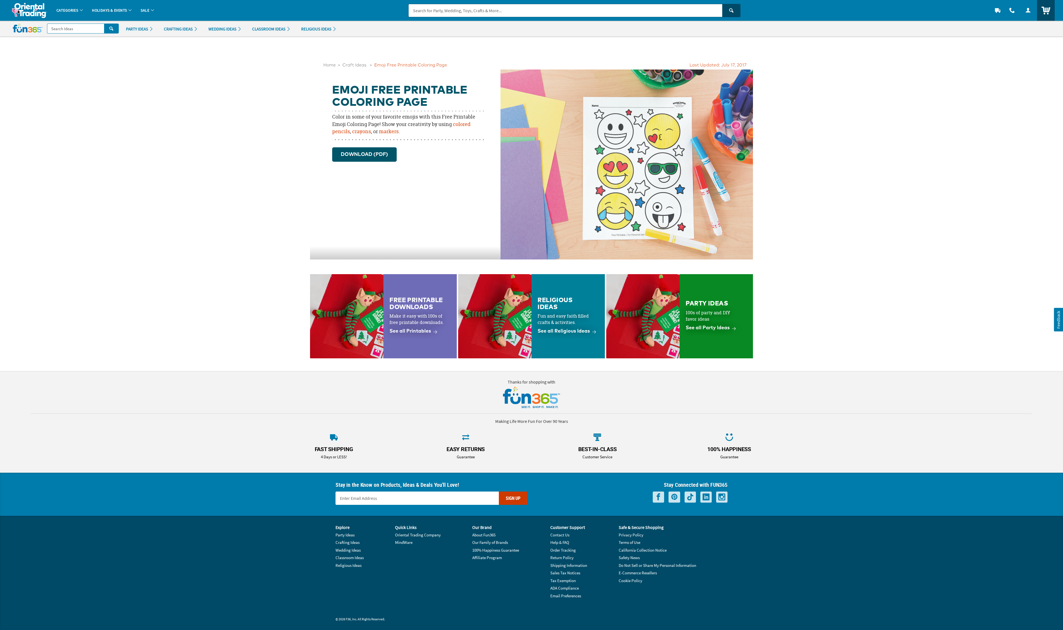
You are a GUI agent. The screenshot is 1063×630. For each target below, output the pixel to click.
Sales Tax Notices (565, 572)
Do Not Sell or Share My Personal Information (657, 565)
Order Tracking (563, 550)
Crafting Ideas (348, 542)
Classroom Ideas (350, 557)
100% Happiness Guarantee (495, 550)
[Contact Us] (1012, 10)
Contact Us (559, 535)
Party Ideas (345, 535)
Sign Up (513, 498)
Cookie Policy (630, 580)
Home (329, 65)
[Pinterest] (674, 497)
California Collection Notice (643, 550)
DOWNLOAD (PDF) (364, 154)
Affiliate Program (487, 557)
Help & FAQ (559, 542)
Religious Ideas (349, 565)
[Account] (1028, 10)
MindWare (403, 542)
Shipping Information (568, 565)
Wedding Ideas (348, 550)
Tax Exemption (563, 580)
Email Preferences (565, 595)
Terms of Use (629, 542)
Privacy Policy (631, 535)
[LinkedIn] (706, 497)
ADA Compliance (564, 588)
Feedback (1058, 319)
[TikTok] (690, 497)
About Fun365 (484, 535)
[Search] (731, 10)
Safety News (629, 557)
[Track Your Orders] (997, 10)
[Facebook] (658, 497)
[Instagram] (721, 497)
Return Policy (562, 557)
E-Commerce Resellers (638, 572)
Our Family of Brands (490, 542)
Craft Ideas (354, 65)
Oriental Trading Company (418, 535)
